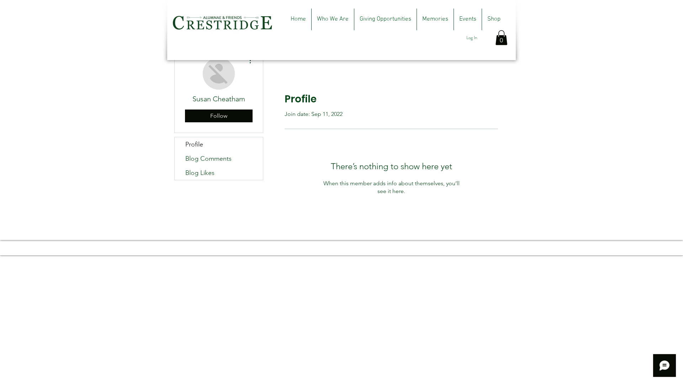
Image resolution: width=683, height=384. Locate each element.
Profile (194, 144)
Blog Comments (208, 158)
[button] (501, 37)
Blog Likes (200, 173)
